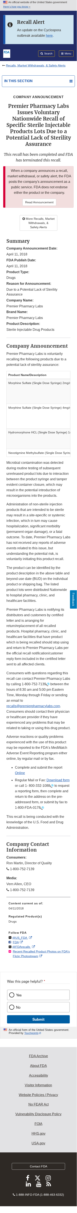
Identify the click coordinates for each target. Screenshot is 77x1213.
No (18, 1007)
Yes (19, 994)
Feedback (73, 599)
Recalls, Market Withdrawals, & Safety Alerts (35, 65)
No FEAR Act (38, 1104)
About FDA (38, 1066)
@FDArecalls (21, 946)
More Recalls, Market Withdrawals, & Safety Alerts (40, 223)
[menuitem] (38, 907)
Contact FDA (38, 1166)
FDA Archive (38, 1056)
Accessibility (38, 1075)
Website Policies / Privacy (38, 1095)
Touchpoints (31, 1033)
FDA (16, 942)
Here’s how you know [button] (16, 6)
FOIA (38, 1124)
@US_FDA (20, 937)
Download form (58, 780)
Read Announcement (39, 202)
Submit (38, 1019)
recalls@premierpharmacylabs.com (33, 706)
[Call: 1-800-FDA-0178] (42, 808)
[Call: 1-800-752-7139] (47, 684)
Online (20, 773)
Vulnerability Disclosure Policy (38, 1114)
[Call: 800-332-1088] (52, 786)
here (49, 35)
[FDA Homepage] (6, 53)
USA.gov (38, 1143)
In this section (18, 81)
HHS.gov (38, 1133)
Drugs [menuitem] (13, 921)
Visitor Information (38, 1085)
